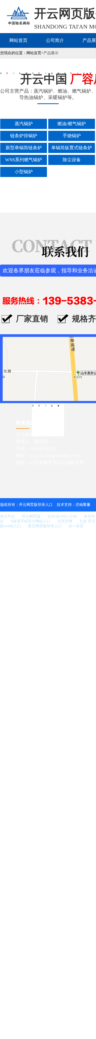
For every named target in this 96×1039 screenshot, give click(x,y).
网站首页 (18, 40)
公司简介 (55, 40)
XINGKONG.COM (62, 516)
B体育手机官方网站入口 (30, 521)
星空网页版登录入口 (45, 526)
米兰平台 (7, 516)
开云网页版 (31, 516)
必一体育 (76, 526)
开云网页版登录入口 (36, 505)
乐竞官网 (64, 521)
